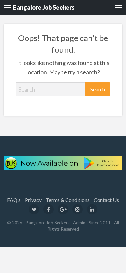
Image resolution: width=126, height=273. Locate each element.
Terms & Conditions (67, 200)
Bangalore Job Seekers (44, 7)
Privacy (33, 200)
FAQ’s (14, 200)
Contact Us (106, 200)
